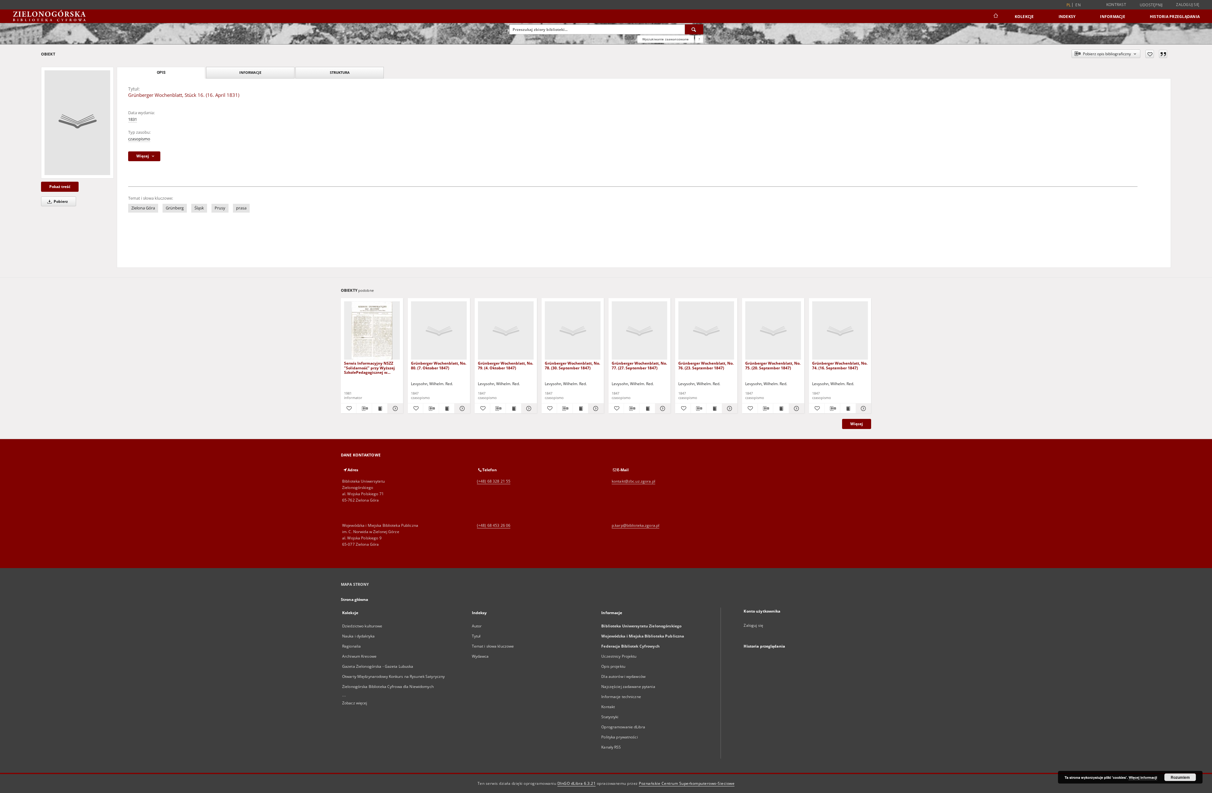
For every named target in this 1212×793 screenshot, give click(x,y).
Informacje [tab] (250, 72)
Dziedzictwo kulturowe (362, 626)
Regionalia (351, 646)
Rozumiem (1180, 777)
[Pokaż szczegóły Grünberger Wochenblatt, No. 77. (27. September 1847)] (661, 408)
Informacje (1112, 16)
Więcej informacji (1143, 777)
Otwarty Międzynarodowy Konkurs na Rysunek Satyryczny (393, 676)
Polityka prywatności (619, 737)
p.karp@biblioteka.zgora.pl (635, 525)
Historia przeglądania (1175, 16)
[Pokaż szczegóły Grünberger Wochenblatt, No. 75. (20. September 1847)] (795, 408)
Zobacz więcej (354, 703)
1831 (132, 119)
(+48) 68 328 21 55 (493, 481)
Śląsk (199, 208)
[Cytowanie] (1163, 54)
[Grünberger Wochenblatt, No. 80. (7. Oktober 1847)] (438, 331)
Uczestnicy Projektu (618, 656)
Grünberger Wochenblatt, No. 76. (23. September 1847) (706, 365)
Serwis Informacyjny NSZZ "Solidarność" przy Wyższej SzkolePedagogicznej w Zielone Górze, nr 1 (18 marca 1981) (371, 368)
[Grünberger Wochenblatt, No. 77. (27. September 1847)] (639, 331)
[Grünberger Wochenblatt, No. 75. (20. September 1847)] (773, 331)
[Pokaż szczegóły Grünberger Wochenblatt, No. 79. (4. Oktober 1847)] (528, 408)
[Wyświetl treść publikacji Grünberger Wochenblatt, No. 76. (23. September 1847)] (714, 408)
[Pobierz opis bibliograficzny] (363, 408)
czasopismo (139, 139)
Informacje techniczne (621, 696)
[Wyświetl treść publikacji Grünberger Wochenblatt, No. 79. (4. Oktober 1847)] (513, 408)
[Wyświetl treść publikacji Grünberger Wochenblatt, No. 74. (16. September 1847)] (847, 408)
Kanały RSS (611, 747)
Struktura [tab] (340, 72)
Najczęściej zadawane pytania (628, 686)
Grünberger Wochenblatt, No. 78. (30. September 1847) (572, 365)
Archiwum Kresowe (359, 656)
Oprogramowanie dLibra (623, 727)
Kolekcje (1024, 16)
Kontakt (608, 706)
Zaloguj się (1187, 4)
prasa (241, 208)
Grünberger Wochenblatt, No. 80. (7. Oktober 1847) (438, 365)
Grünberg (175, 208)
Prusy (220, 208)
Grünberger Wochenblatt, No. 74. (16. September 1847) (839, 365)
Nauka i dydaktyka (358, 636)
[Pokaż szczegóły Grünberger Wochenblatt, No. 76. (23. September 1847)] (728, 408)
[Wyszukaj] (694, 29)
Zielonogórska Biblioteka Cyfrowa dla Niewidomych (388, 686)
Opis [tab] (161, 72)
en (1078, 5)
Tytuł (476, 636)
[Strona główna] (995, 16)
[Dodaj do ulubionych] (1149, 54)
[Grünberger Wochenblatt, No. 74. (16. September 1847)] (840, 331)
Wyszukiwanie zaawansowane (665, 39)
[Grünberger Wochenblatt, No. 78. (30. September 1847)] (572, 331)
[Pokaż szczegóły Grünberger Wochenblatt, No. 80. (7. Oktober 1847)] (461, 408)
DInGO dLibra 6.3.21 (576, 783)
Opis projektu (613, 666)
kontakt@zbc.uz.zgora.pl (633, 481)
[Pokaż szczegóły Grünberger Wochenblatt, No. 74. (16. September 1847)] (862, 408)
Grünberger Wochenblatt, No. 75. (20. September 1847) (772, 365)
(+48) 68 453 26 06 (493, 525)
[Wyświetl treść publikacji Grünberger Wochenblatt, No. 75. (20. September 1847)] (780, 408)
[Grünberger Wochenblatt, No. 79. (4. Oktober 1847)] (505, 331)
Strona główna (354, 599)
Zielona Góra (143, 208)
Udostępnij (1151, 5)
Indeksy (1067, 16)
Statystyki (609, 717)
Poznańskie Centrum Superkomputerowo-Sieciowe (686, 783)
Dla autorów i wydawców (623, 676)
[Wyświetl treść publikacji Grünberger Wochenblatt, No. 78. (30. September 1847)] (580, 408)
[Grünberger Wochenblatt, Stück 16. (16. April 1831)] (77, 122)
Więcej (856, 423)
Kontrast (1116, 4)
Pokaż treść (59, 186)
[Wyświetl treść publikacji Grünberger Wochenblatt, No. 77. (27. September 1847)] (647, 408)
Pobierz (60, 201)
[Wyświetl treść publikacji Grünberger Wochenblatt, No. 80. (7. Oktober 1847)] (446, 408)
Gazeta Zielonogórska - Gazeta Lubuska (377, 666)
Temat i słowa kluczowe (493, 646)
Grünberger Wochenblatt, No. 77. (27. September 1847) (639, 365)
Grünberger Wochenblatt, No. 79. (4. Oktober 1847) (505, 365)
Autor (477, 626)
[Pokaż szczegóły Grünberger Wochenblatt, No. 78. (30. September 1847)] (595, 408)
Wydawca (480, 656)
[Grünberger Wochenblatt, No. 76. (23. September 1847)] (706, 331)
